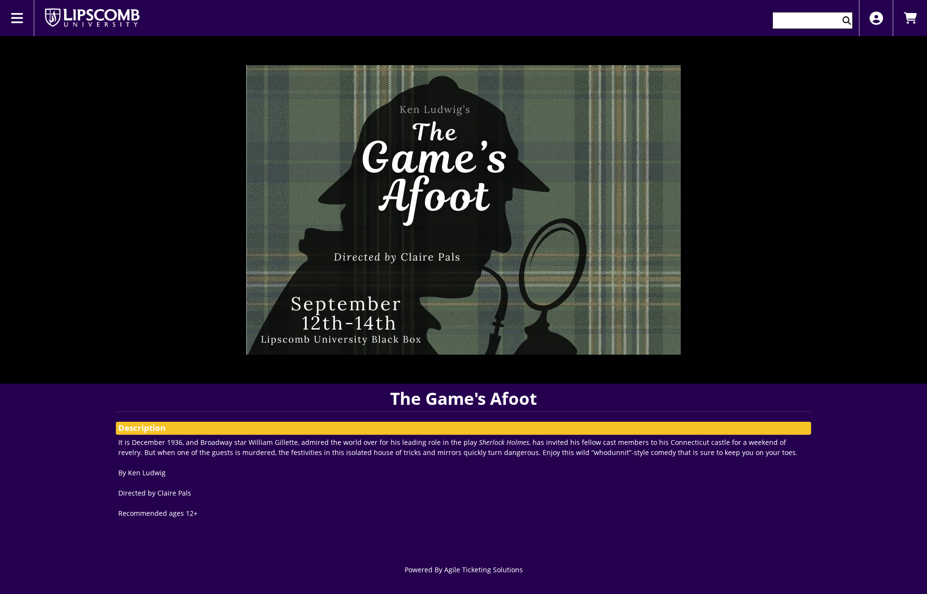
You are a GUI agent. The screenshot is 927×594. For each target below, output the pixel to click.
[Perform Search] (847, 20)
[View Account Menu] (876, 18)
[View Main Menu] (17, 18)
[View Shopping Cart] (910, 18)
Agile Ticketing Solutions (483, 569)
